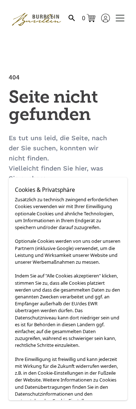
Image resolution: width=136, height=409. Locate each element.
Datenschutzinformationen (44, 394)
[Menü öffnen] (120, 18)
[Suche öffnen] (71, 18)
